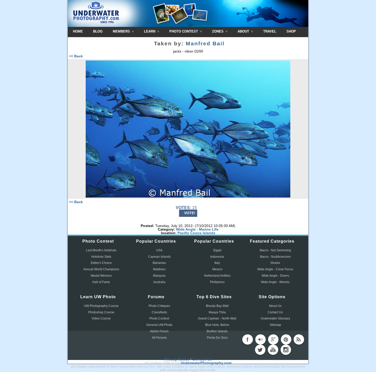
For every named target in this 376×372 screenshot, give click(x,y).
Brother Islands (217, 331)
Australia (159, 282)
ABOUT (244, 31)
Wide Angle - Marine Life (197, 229)
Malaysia (159, 275)
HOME (78, 31)
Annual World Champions (101, 269)
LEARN (150, 31)
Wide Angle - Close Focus (275, 269)
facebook (247, 339)
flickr (260, 339)
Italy (217, 263)
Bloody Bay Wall (217, 306)
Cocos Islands (202, 233)
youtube (273, 350)
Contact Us (275, 312)
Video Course (101, 318)
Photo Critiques (159, 306)
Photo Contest (159, 318)
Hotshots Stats (101, 257)
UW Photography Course (101, 306)
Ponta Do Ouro (217, 337)
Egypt (217, 250)
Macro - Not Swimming (275, 250)
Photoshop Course (101, 312)
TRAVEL (269, 31)
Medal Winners (101, 275)
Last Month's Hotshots (101, 250)
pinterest (286, 339)
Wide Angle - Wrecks (275, 282)
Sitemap (275, 325)
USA (159, 250)
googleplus (273, 339)
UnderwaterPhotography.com (206, 363)
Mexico (217, 269)
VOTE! (189, 213)
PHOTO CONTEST (184, 31)
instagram (286, 350)
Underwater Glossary (275, 318)
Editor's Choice (101, 263)
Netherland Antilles (217, 275)
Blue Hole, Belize (217, 325)
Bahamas (159, 263)
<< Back (76, 56)
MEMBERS (122, 31)
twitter (260, 350)
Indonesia (217, 257)
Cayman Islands (159, 257)
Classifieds (159, 312)
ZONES (218, 31)
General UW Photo (159, 325)
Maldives (159, 269)
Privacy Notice (176, 359)
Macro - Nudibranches (275, 257)
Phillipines (217, 282)
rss (299, 339)
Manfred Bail (205, 43)
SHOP (291, 31)
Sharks (275, 263)
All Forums (159, 337)
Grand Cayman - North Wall (217, 318)
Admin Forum (159, 331)
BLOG (98, 31)
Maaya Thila (217, 312)
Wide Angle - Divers (275, 275)
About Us (275, 306)
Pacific (183, 233)
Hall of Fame (101, 282)
